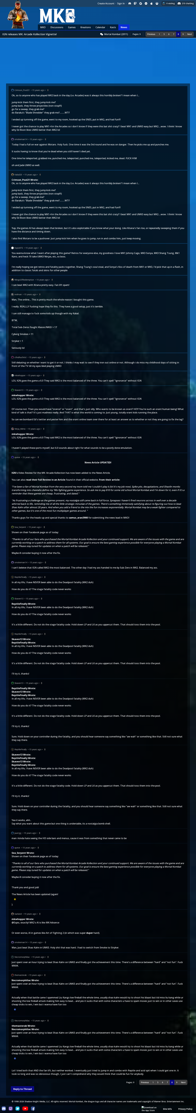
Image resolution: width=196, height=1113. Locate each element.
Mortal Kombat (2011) (116, 34)
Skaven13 (18, 390)
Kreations (85, 27)
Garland (18, 913)
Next (189, 34)
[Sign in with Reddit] (146, 3)
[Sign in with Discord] (130, 3)
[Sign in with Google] (140, 3)
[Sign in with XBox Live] (157, 3)
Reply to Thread (22, 1089)
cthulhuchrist (20, 357)
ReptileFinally (20, 577)
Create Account (106, 3)
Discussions (56, 27)
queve (17, 457)
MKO (43, 27)
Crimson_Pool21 (22, 90)
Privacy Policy (185, 1109)
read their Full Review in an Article (45, 479)
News (124, 27)
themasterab (20, 975)
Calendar (100, 27)
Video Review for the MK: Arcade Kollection (41, 472)
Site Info (167, 1109)
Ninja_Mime (20, 428)
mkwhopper (20, 375)
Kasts (113, 27)
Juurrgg (17, 833)
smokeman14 (20, 139)
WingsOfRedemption (24, 279)
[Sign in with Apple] (151, 3)
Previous (151, 34)
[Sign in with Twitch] (135, 3)
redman (18, 294)
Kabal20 (18, 174)
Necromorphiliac (22, 957)
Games (72, 27)
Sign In (121, 3)
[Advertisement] (98, 60)
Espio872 (18, 247)
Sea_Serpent (20, 527)
